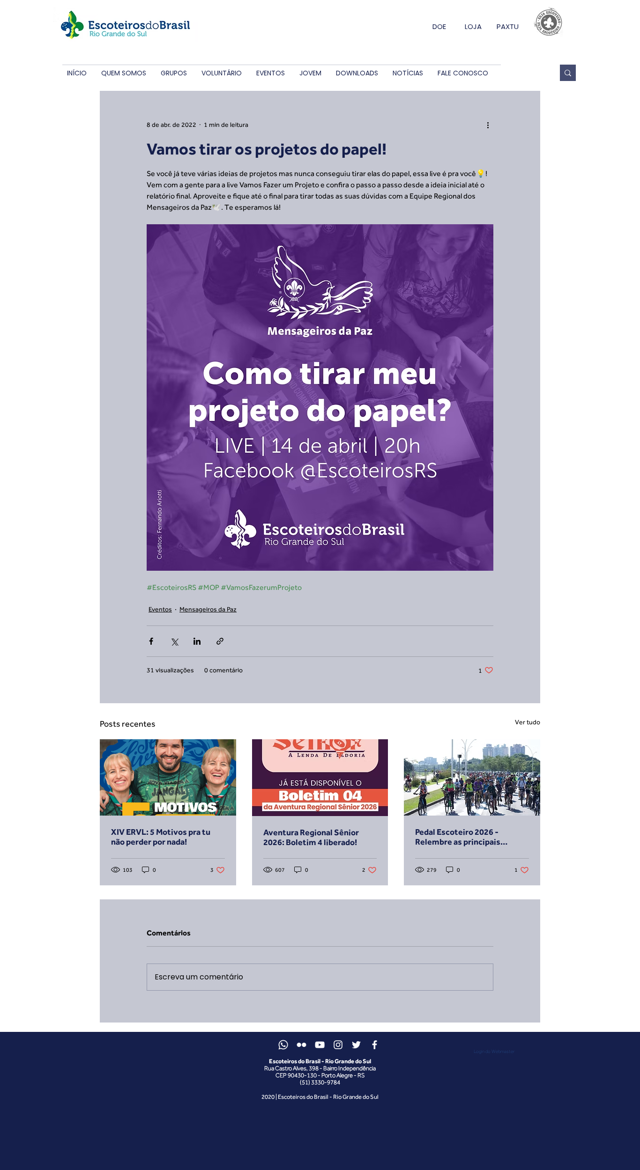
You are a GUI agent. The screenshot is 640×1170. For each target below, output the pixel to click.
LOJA (473, 26)
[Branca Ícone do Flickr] (301, 1045)
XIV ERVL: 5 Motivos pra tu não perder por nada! (160, 836)
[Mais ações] (487, 124)
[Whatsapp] (283, 1045)
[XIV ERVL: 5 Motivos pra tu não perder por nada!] (168, 777)
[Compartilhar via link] (220, 641)
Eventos (160, 609)
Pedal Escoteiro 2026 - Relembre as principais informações (457, 836)
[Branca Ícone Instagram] (338, 1045)
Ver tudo (527, 722)
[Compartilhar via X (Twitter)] (174, 641)
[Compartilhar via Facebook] (151, 641)
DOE (439, 26)
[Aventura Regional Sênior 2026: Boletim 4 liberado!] (320, 777)
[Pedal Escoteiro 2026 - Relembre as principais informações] (472, 777)
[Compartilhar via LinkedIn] (197, 641)
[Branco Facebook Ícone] (374, 1045)
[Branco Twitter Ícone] (356, 1045)
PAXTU (508, 26)
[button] (123, 73)
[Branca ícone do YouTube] (320, 1045)
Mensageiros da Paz (208, 609)
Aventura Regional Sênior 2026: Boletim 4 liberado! (311, 837)
